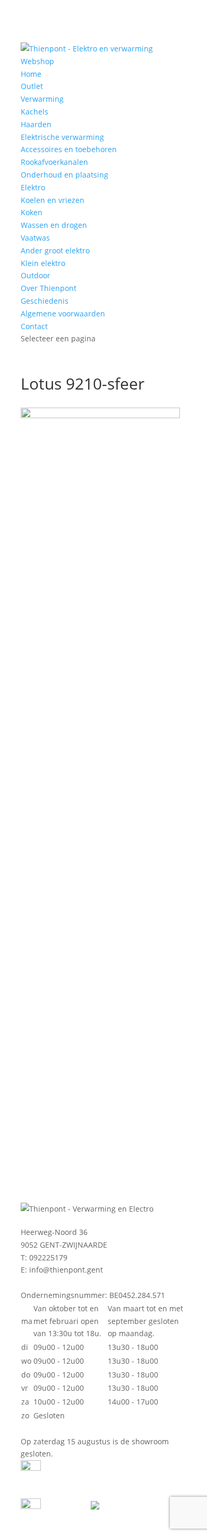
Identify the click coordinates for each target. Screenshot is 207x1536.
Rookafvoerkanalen (54, 162)
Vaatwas (35, 238)
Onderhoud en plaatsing (64, 175)
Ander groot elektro (55, 250)
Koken (31, 212)
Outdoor (35, 275)
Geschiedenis (44, 301)
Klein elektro (43, 263)
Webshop (37, 61)
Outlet (32, 86)
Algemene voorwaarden (63, 313)
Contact (34, 326)
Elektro (33, 187)
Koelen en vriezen (52, 200)
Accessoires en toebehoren (69, 149)
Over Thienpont (48, 288)
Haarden (36, 124)
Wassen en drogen (54, 225)
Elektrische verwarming (62, 137)
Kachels (34, 112)
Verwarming (42, 99)
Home (31, 74)
